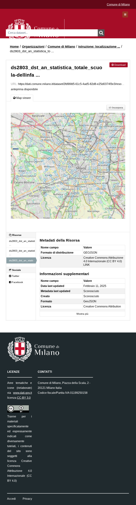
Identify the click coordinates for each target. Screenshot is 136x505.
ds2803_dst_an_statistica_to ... (32, 51)
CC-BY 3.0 (24, 397)
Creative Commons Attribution (102, 306)
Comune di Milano (118, 4)
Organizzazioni (33, 46)
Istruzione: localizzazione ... (99, 46)
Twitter (15, 276)
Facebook (17, 282)
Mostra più (82, 314)
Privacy (27, 498)
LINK (86, 264)
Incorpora (117, 107)
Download (120, 64)
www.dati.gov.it (22, 392)
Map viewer (23, 97)
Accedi (11, 498)
